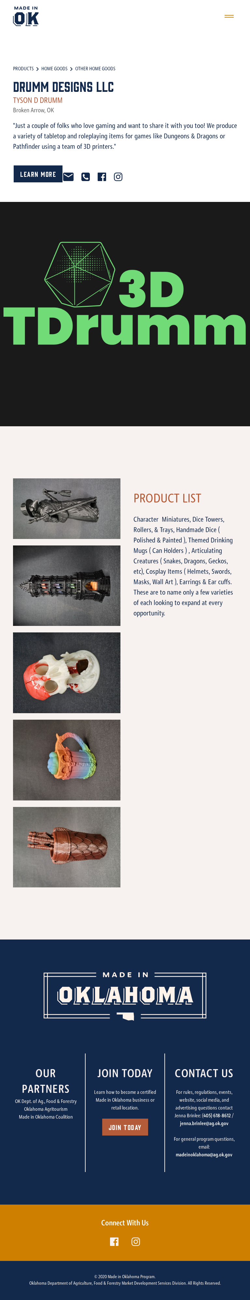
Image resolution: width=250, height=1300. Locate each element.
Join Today (125, 1127)
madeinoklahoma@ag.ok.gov (204, 1155)
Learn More (38, 174)
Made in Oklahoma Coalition (46, 1117)
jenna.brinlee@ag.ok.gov (204, 1123)
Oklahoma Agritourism (45, 1109)
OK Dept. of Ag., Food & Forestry (46, 1101)
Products (23, 69)
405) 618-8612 (217, 1116)
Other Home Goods (95, 69)
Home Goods (54, 69)
